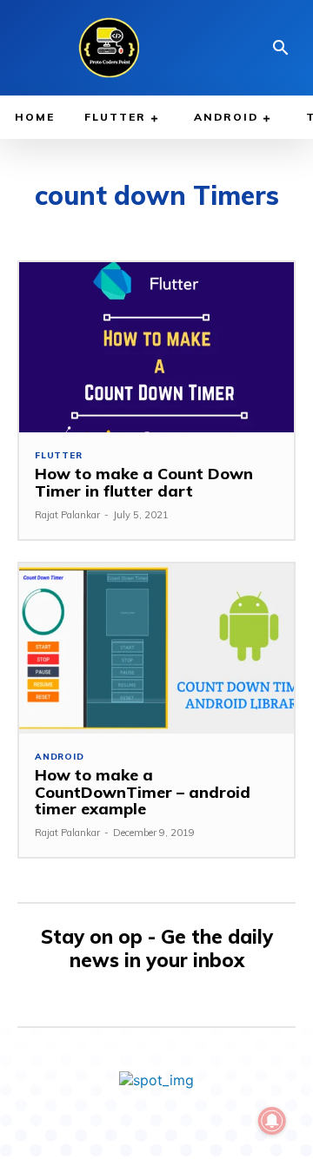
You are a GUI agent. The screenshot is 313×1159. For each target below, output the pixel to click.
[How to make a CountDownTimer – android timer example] (156, 648)
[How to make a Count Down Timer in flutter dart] (156, 347)
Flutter (59, 455)
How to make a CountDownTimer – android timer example (142, 792)
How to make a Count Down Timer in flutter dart (144, 482)
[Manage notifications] (272, 1121)
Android (59, 757)
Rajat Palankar (67, 515)
